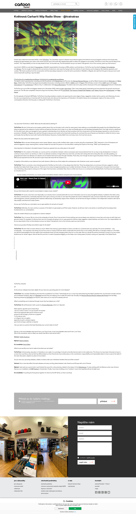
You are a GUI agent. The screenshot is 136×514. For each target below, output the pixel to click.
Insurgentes (38, 67)
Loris (92, 90)
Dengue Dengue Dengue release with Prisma (95, 295)
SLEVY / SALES (65, 10)
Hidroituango (82, 367)
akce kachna (44, 493)
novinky (16, 10)
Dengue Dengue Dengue (80, 81)
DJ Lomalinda (110, 67)
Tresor (82, 83)
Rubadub (38, 295)
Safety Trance (99, 90)
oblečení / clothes (27, 10)
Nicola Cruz (58, 81)
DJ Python (30, 297)
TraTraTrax (45, 59)
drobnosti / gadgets (93, 10)
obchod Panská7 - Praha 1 (102, 484)
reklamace (17, 488)
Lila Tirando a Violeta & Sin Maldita (80, 90)
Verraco (19, 69)
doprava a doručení (46, 488)
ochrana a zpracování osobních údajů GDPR (53, 486)
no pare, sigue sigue (65, 88)
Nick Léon (112, 81)
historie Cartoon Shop (74, 484)
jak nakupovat (18, 484)
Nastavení (61, 508)
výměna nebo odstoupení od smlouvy (51, 491)
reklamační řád (18, 491)
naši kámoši (71, 486)
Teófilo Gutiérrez (24, 337)
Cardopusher (110, 90)
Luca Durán (65, 90)
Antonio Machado (47, 305)
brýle (113, 10)
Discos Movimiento (60, 84)
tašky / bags (54, 10)
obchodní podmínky (46, 484)
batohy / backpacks (41, 10)
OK (75, 508)
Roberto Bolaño (24, 340)
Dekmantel (104, 84)
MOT (104, 83)
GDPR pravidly (91, 457)
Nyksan (103, 67)
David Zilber (26, 344)
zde (75, 511)
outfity (120, 10)
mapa (96, 488)
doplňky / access (78, 10)
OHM (72, 83)
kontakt (97, 486)
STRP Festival (34, 369)
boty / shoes (105, 10)
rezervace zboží (18, 486)
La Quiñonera (29, 84)
